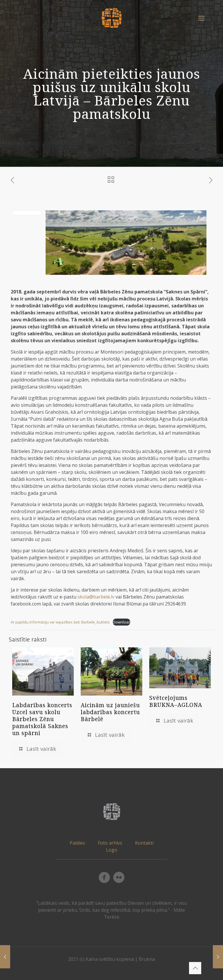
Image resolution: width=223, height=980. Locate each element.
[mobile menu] (201, 18)
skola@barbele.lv (96, 597)
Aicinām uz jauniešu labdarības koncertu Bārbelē (110, 712)
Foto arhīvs (110, 843)
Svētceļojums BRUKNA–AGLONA (175, 701)
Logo (111, 850)
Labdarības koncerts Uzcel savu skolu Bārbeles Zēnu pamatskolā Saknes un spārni (42, 719)
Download (121, 622)
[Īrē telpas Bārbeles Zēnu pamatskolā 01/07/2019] (218, 956)
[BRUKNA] (111, 17)
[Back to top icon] (195, 968)
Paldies (77, 843)
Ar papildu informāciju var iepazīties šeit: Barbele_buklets (60, 622)
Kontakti (144, 843)
